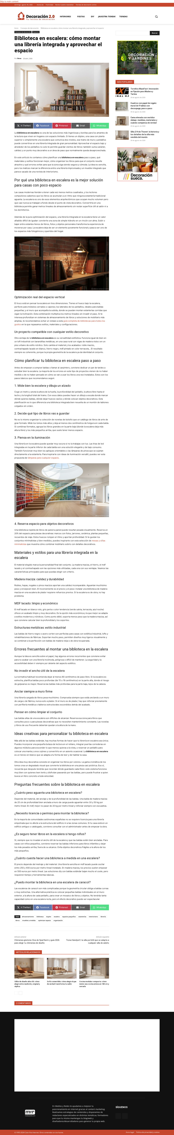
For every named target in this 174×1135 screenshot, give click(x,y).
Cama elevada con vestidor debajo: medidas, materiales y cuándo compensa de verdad (143, 120)
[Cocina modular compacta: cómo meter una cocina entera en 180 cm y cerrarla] (94, 968)
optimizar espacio (44, 920)
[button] (156, 16)
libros (17, 920)
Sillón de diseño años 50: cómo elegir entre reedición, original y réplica (27, 983)
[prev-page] (16, 993)
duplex (48, 917)
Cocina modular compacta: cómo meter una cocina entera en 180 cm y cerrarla (94, 983)
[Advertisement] (87, 1055)
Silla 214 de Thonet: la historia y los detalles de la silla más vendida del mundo (144, 134)
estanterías (82, 917)
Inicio (16, 28)
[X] (158, 4)
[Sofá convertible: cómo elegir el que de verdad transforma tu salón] (62, 968)
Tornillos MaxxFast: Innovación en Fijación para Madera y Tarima (144, 91)
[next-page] (20, 993)
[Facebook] (154, 4)
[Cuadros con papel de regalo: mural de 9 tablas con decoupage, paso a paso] (122, 106)
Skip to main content (9, 1)
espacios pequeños (69, 917)
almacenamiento (28, 917)
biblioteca (40, 917)
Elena (19, 58)
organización (58, 920)
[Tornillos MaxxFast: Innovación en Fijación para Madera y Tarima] (122, 92)
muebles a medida (28, 920)
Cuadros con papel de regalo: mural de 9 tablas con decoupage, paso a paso (143, 106)
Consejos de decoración (30, 28)
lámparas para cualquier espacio (43, 457)
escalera (57, 917)
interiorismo (93, 917)
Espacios (36, 32)
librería (103, 917)
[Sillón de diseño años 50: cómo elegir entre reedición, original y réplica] (29, 968)
